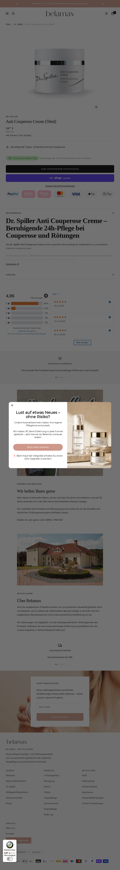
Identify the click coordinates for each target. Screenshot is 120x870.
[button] (12, 405)
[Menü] (15, 841)
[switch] (10, 859)
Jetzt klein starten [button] (38, 447)
